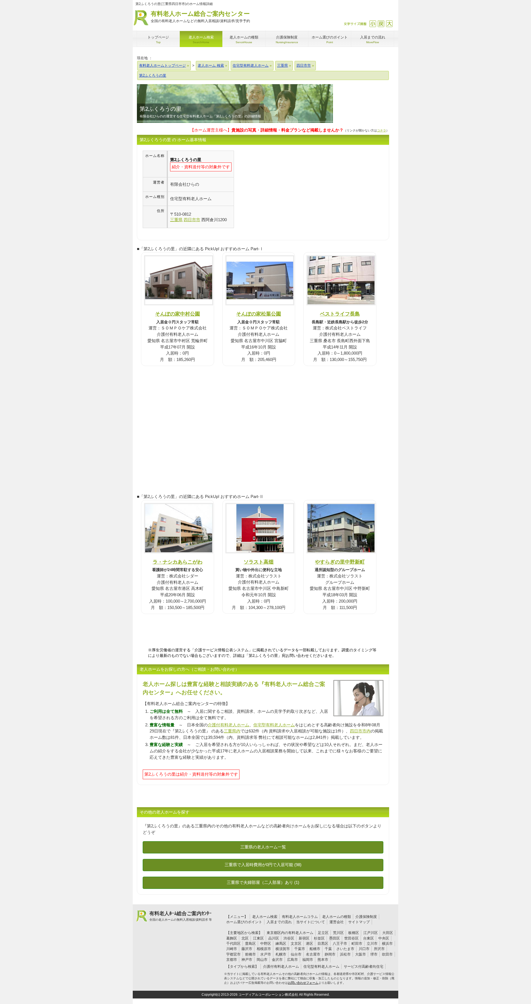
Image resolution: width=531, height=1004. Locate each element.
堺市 (374, 954)
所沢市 (379, 949)
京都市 (231, 959)
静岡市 (330, 954)
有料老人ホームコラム (300, 917)
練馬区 (280, 943)
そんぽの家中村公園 (177, 314)
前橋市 (250, 954)
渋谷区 (288, 938)
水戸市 (265, 954)
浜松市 (345, 954)
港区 (309, 943)
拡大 (389, 23)
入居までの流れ (279, 922)
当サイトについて (310, 922)
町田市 (357, 943)
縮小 (372, 23)
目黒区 (322, 943)
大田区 (387, 933)
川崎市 (231, 949)
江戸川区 (370, 933)
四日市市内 (360, 731)
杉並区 (319, 938)
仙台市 (296, 954)
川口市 (364, 949)
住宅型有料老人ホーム (274, 724)
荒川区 (338, 933)
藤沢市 (246, 949)
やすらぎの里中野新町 (340, 562)
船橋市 (314, 949)
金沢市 (277, 959)
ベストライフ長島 (340, 314)
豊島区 (250, 943)
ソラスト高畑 (259, 562)
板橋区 (353, 933)
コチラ (381, 130)
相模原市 (264, 949)
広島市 (292, 959)
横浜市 (387, 943)
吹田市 (387, 954)
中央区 (383, 938)
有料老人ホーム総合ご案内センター (200, 16)
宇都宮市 (233, 954)
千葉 (328, 949)
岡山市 (262, 959)
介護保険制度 (366, 917)
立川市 (372, 943)
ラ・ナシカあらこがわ (177, 562)
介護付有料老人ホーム (228, 724)
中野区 (265, 943)
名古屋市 (313, 954)
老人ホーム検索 (264, 917)
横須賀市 (282, 949)
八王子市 (340, 943)
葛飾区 (231, 938)
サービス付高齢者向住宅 (363, 966)
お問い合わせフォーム (303, 982)
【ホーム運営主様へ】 (266, 130)
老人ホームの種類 (336, 917)
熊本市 (322, 959)
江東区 (258, 938)
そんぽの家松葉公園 (258, 314)
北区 (245, 938)
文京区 (296, 943)
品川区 (273, 938)
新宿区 (304, 938)
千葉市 (299, 949)
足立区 (323, 933)
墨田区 (334, 938)
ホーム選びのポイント (244, 922)
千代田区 (233, 943)
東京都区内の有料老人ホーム (290, 933)
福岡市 (307, 959)
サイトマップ (359, 922)
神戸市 (246, 959)
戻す (381, 23)
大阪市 (360, 954)
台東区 (368, 938)
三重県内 (232, 731)
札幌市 (280, 954)
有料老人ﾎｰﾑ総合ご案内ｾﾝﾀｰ (180, 916)
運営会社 (336, 922)
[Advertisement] (280, 189)
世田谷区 (351, 938)
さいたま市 (345, 949)
